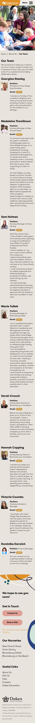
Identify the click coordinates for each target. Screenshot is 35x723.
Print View (6, 630)
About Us (7, 672)
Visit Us (6, 675)
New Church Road (11, 646)
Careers (6, 682)
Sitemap (27, 713)
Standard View (18, 630)
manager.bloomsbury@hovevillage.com (19, 319)
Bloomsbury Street (11, 652)
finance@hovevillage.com (19, 552)
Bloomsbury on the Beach (15, 656)
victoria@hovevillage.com (19, 510)
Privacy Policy (7, 716)
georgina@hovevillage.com (19, 92)
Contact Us (12, 613)
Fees (4, 679)
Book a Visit (12, 622)
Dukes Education (11, 685)
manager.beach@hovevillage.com (19, 409)
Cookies (16, 716)
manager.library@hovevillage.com (19, 230)
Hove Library (9, 649)
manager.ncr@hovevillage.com (19, 134)
